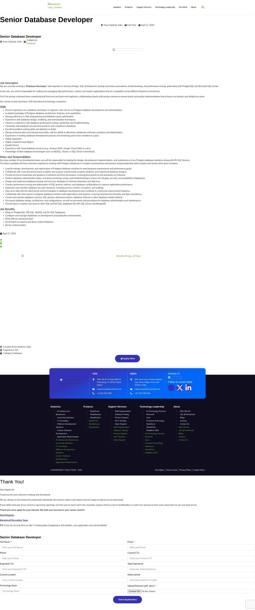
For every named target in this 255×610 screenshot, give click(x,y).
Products (129, 7)
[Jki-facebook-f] (171, 387)
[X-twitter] (180, 387)
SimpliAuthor (95, 417)
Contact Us (184, 424)
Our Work (183, 7)
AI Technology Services (156, 411)
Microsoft (150, 414)
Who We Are (185, 411)
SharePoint (151, 427)
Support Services (143, 7)
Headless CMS (152, 430)
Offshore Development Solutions (66, 425)
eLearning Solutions (65, 417)
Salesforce (150, 424)
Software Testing (122, 414)
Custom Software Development (64, 432)
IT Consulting (62, 421)
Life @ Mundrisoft (187, 414)
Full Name (5, 542)
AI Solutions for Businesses (63, 412)
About (193, 7)
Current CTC (134, 553)
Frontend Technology (155, 421)
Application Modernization (68, 437)
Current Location (8, 575)
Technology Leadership (165, 7)
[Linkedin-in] (188, 387)
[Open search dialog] (203, 7)
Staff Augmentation (123, 411)
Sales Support (121, 424)
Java (148, 417)
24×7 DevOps (120, 421)
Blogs (182, 417)
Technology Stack (8, 585)
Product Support (122, 417)
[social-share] (127, 240)
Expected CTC (7, 564)
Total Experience (135, 564)
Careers (183, 421)
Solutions (117, 7)
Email (130, 542)
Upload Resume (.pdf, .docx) (141, 586)
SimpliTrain (94, 411)
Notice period (134, 575)
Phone (3, 553)
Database (31, 43)
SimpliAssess (95, 414)
